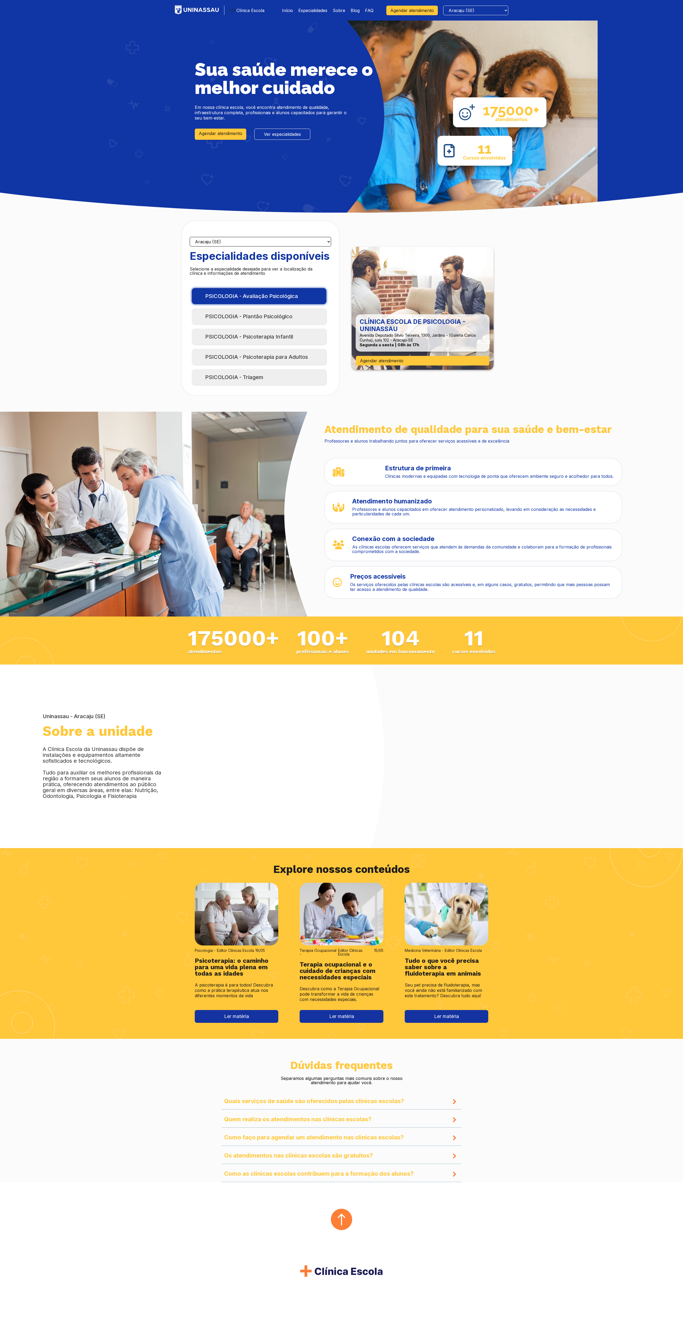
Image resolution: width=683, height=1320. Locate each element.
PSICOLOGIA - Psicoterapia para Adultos (256, 357)
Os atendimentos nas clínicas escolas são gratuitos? (298, 1155)
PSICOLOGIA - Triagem (234, 377)
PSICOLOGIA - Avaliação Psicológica (251, 296)
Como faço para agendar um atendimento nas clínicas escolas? (314, 1137)
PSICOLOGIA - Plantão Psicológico (248, 316)
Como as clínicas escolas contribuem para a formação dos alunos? (319, 1174)
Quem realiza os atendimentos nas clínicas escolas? (297, 1119)
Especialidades (312, 10)
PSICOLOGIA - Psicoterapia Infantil (249, 336)
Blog (355, 10)
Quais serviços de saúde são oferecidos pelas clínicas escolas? (314, 1101)
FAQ (369, 10)
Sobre (339, 10)
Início (287, 10)
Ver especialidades (282, 134)
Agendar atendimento (412, 10)
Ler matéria (236, 1016)
